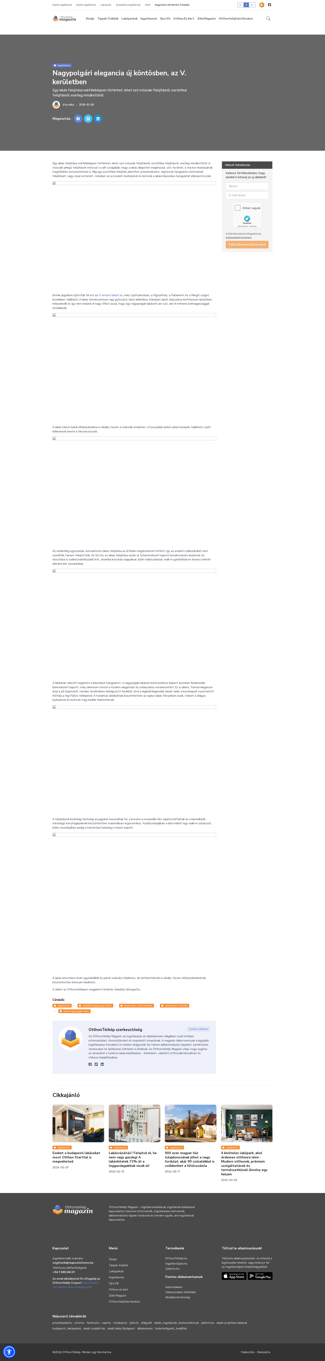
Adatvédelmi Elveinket (239, 237)
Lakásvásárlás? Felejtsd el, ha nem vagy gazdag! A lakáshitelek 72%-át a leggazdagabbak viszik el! (76, 1159)
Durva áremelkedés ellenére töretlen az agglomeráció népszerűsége (244, 1157)
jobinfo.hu (207, 1323)
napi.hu (106, 1323)
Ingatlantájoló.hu (176, 1263)
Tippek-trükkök (107, 18)
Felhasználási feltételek (180, 1292)
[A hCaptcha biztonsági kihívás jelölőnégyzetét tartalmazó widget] (247, 215)
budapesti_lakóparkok (66, 1328)
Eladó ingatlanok (62, 4)
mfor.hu (79, 1323)
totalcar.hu (120, 1323)
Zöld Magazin (206, 18)
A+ (252, 5)
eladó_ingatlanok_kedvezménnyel (176, 1323)
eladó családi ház (94, 1328)
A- (240, 5)
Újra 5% (165, 18)
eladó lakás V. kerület (176, 1005)
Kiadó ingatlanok (86, 4)
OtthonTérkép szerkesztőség (115, 1029)
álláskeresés (145, 1328)
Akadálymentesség (177, 1297)
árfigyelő (146, 1323)
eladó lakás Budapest (121, 1328)
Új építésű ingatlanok (128, 4)
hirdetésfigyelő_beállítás (171, 1328)
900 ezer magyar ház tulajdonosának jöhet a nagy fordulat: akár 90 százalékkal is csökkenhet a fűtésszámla (133, 1159)
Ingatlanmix (148, 18)
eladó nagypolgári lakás (76, 1011)
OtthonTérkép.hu (176, 1258)
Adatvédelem (173, 1287)
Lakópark (105, 4)
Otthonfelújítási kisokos (236, 18)
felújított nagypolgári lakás (97, 1005)
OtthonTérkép (71, 1352)
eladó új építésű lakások (231, 1323)
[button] (268, 18)
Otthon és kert (183, 18)
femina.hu (93, 1323)
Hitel (147, 4)
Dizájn (90, 18)
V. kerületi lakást (109, 295)
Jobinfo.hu (172, 1268)
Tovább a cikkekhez (198, 1029)
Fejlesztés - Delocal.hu (255, 1352)
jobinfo (134, 1323)
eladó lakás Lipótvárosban (138, 1005)
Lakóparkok (129, 18)
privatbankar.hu (62, 1323)
